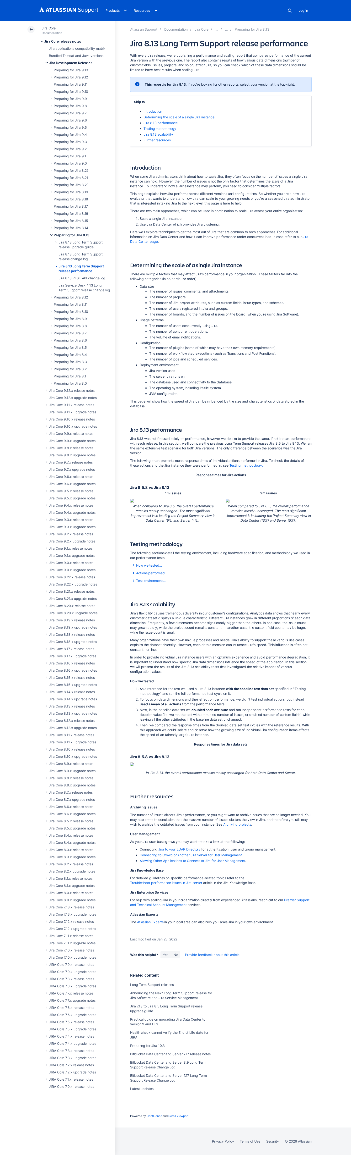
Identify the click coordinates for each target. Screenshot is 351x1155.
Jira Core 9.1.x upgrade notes (72, 555)
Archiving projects (237, 824)
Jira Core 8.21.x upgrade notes (73, 599)
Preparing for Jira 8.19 (71, 192)
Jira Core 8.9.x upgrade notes (72, 771)
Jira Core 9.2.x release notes (71, 534)
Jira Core (49, 28)
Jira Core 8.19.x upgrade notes (73, 627)
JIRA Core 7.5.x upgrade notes (72, 1029)
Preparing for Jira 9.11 (71, 84)
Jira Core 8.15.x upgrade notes (73, 685)
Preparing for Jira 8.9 (70, 319)
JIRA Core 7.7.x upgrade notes (72, 1000)
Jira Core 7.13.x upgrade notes (72, 914)
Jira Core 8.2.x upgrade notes (72, 871)
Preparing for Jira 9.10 (71, 91)
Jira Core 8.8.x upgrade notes (72, 785)
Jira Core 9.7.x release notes (71, 462)
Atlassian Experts (150, 922)
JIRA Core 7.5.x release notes (71, 1022)
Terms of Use (250, 1141)
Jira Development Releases (70, 63)
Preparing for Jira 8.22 (71, 170)
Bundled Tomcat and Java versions (76, 56)
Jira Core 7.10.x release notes (71, 950)
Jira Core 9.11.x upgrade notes (72, 412)
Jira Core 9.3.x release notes (71, 520)
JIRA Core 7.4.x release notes (71, 1036)
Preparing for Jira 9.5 (70, 127)
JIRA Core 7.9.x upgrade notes (72, 972)
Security (272, 1141)
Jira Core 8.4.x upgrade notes (72, 842)
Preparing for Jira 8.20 (71, 185)
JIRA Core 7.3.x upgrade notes (72, 1058)
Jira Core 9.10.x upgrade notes (73, 426)
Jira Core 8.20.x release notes (72, 606)
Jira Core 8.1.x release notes (70, 878)
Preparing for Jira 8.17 (71, 206)
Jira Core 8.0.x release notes (71, 893)
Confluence (154, 1116)
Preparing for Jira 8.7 (70, 333)
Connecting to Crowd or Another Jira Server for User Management (191, 855)
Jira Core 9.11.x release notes (71, 405)
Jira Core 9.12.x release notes (72, 390)
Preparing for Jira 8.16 (71, 213)
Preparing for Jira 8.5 (70, 347)
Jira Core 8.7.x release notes (71, 792)
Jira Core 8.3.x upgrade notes (72, 857)
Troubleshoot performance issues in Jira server (166, 883)
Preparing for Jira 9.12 (71, 77)
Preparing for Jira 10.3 (147, 1046)
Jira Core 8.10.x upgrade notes (73, 756)
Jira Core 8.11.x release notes (71, 735)
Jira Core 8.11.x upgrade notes (72, 742)
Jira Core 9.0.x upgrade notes (72, 570)
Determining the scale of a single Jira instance (179, 117)
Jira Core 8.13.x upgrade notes (73, 713)
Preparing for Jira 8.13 (71, 235)
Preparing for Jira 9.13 (71, 70)
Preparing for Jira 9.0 (70, 163)
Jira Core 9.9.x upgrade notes (72, 441)
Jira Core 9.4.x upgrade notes (72, 512)
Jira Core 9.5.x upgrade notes (72, 498)
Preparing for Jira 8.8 (70, 326)
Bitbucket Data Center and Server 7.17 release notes (170, 1054)
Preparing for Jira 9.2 (70, 149)
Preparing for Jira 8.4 (70, 355)
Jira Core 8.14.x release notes (72, 692)
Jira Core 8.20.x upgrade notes (73, 613)
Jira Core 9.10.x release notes (72, 419)
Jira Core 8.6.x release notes (71, 807)
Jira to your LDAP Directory (179, 849)
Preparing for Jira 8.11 (71, 304)
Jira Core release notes (62, 41)
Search (290, 10)
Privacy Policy (223, 1141)
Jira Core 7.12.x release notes (71, 921)
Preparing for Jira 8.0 (70, 383)
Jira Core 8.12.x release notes (72, 720)
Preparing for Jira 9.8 (70, 106)
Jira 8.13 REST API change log (81, 278)
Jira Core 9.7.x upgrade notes (72, 469)
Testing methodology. (246, 465)
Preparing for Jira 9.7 (70, 113)
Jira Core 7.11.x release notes (71, 936)
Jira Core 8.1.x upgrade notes (72, 886)
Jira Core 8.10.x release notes (72, 749)
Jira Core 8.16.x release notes (72, 663)
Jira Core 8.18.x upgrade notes (73, 642)
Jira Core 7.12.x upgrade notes (72, 929)
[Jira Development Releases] (226, 29)
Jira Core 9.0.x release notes (71, 563)
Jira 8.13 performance (161, 123)
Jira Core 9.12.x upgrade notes (73, 398)
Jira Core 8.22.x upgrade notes (73, 584)
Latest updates (142, 1089)
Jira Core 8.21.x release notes (72, 591)
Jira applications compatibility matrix (77, 48)
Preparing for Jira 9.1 (70, 156)
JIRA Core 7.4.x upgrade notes (72, 1043)
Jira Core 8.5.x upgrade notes (72, 828)
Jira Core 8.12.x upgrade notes (73, 728)
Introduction (153, 111)
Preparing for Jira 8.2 (70, 369)
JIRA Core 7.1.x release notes (71, 1079)
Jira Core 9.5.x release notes (71, 491)
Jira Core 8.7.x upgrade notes (72, 799)
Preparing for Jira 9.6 (70, 120)
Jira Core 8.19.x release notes (72, 620)
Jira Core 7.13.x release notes (71, 907)
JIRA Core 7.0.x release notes (71, 1086)
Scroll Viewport (178, 1116)
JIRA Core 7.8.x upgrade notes (72, 986)
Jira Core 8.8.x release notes (71, 778)
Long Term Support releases (152, 985)
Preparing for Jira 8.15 (71, 221)
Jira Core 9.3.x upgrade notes (72, 527)
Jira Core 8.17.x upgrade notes (72, 656)
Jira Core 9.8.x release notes (71, 448)
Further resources (157, 140)
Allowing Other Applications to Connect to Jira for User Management (192, 861)
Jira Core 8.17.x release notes (71, 649)
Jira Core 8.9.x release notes (71, 764)
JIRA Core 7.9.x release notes (71, 964)
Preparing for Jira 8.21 (71, 178)
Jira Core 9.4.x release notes (71, 505)
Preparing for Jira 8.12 (71, 297)
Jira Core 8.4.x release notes (71, 835)
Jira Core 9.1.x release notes (70, 548)
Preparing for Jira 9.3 (70, 142)
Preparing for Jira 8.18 (71, 199)
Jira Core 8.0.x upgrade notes (72, 900)
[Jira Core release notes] (216, 29)
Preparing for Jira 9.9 (70, 99)
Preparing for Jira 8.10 (71, 311)
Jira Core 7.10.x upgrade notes (72, 957)
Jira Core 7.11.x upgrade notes (72, 943)
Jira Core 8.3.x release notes (71, 850)
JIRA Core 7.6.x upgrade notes (72, 1015)
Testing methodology (160, 129)
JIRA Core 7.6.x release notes (71, 1008)
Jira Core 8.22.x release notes (72, 577)
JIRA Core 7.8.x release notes (71, 979)
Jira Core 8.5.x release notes (71, 821)
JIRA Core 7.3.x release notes (71, 1051)
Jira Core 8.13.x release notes (72, 706)
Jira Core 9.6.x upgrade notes (72, 484)
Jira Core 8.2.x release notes (71, 864)
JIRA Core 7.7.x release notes (71, 993)
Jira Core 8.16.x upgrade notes (73, 670)
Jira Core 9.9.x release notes (71, 433)
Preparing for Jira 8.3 (70, 362)
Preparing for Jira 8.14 (71, 228)
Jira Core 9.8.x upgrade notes (72, 455)
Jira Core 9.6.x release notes (71, 477)
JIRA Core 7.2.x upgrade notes (72, 1072)
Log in (303, 10)
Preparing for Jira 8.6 (70, 340)
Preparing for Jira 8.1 (70, 376)
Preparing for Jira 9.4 (70, 135)
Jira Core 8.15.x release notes (72, 677)
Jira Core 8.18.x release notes (72, 634)
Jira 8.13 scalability (158, 134)
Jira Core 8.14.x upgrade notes (73, 699)
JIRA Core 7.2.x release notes (71, 1065)
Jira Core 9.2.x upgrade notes (72, 541)
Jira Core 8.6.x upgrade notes (72, 814)
